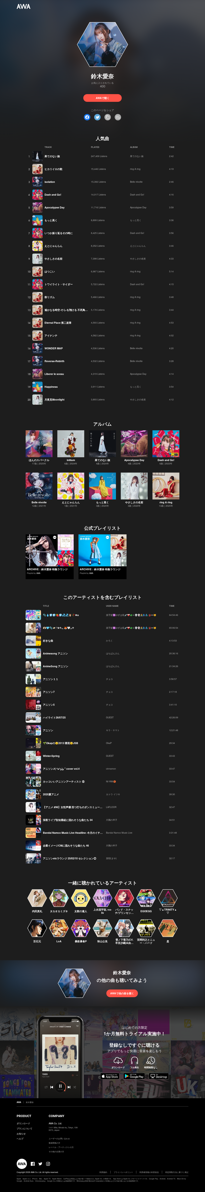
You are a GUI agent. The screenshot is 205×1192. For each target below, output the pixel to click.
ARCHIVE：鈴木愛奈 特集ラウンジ (47, 569)
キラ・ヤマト (112, 730)
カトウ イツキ (113, 794)
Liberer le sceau (54, 374)
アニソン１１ (50, 679)
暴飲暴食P (81, 941)
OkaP (109, 743)
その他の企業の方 (56, 1151)
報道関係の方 (54, 1142)
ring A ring (135, 168)
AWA (38, 573)
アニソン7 (49, 692)
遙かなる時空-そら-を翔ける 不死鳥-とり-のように (73, 310)
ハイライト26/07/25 (54, 717)
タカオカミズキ (59, 911)
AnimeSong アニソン (55, 666)
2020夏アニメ (51, 794)
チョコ (109, 679)
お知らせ (21, 1133)
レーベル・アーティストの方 (61, 1147)
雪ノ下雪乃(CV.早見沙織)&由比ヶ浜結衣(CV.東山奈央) (124, 944)
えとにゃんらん (53, 246)
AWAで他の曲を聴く (122, 993)
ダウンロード (23, 1123)
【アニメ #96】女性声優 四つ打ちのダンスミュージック (75, 807)
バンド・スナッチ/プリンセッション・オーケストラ (124, 914)
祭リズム (50, 297)
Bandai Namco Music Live (119, 832)
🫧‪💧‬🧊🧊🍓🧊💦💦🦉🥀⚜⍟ (61, 615)
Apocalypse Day (55, 207)
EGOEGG (146, 911)
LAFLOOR (111, 807)
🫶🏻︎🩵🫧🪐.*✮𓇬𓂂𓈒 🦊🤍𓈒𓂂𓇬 (58, 628)
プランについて (24, 1128)
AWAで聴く (102, 98)
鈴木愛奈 (30, 1102)
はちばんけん (112, 653)
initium (71, 460)
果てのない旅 (52, 156)
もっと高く (51, 220)
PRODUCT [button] (24, 1116)
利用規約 (103, 1172)
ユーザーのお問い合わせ (59, 1138)
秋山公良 (102, 941)
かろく (109, 640)
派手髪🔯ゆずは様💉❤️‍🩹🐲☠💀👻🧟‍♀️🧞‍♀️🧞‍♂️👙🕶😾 (131, 614)
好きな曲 (48, 640)
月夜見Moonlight (54, 399)
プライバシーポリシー (123, 1172)
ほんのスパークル (39, 460)
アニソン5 (49, 704)
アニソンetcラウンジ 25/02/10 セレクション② (69, 858)
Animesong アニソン (55, 653)
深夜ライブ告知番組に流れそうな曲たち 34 (68, 820)
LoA (59, 941)
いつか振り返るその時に (59, 233)
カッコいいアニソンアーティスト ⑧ (64, 781)
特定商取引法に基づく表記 (176, 1172)
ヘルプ (20, 1138)
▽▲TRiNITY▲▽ (168, 911)
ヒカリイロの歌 (53, 169)
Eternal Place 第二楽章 (58, 322)
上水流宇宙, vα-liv (102, 911)
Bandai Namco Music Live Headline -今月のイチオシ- (74, 833)
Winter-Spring (51, 756)
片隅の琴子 (111, 819)
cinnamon (111, 768)
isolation (50, 182)
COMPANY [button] (56, 1116)
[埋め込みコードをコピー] (118, 117)
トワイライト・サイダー (59, 284)
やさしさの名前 (53, 258)
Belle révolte (136, 181)
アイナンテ (51, 335)
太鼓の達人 (80, 911)
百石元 (37, 941)
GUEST (110, 717)
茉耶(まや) (111, 858)
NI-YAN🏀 (111, 781)
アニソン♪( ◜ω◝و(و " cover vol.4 (61, 768)
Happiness (51, 387)
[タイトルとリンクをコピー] (107, 117)
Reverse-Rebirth (54, 361)
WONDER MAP (54, 348)
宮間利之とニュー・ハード (146, 941)
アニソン (48, 730)
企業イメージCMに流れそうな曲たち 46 (66, 845)
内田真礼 (37, 911)
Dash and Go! (53, 194)
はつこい (50, 271)
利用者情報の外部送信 (149, 1172)
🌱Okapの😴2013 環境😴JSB (60, 743)
